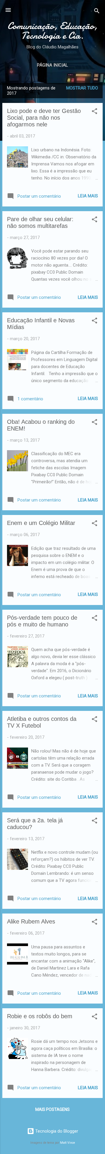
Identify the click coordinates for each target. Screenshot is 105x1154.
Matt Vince (67, 1143)
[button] (94, 112)
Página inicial (52, 65)
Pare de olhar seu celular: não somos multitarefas (40, 222)
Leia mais (88, 196)
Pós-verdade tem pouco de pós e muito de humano (42, 621)
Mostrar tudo (82, 88)
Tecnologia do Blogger (56, 1131)
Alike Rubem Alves (31, 921)
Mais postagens (52, 1109)
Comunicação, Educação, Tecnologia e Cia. (52, 30)
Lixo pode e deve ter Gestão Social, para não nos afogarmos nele (44, 118)
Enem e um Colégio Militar (41, 523)
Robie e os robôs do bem (39, 1016)
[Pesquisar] (96, 12)
